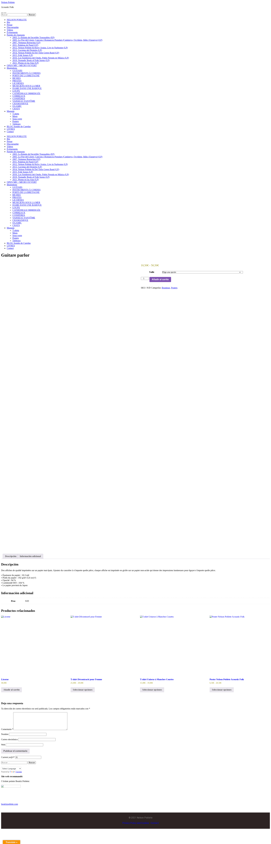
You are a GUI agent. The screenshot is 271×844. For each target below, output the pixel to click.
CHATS (16, 108)
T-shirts (15, 114)
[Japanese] (13, 765)
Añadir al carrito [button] (11, 690)
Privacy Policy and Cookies (135, 823)
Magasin (10, 111)
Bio (8, 22)
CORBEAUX (18, 96)
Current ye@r (8, 757)
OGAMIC (17, 106)
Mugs (15, 116)
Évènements (12, 32)
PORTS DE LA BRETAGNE (26, 75)
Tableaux (16, 124)
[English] (5, 765)
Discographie (13, 27)
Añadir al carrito (160, 279)
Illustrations (12, 68)
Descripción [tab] (10, 556)
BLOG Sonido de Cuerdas (19, 126)
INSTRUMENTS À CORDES (26, 73)
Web (3, 744)
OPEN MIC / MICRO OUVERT (22, 65)
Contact (10, 131)
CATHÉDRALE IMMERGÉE (26, 93)
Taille (151, 272)
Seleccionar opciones (82, 690)
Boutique (166, 288)
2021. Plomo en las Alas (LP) (25, 63)
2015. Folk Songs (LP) (22, 55)
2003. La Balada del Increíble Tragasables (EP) (33, 37)
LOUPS (16, 91)
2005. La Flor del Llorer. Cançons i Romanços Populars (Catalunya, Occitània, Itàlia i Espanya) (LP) (57, 40)
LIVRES (11, 129)
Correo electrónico (9, 739)
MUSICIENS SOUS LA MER (26, 86)
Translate (18, 772)
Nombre (4, 734)
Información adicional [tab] (30, 556)
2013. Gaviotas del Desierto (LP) (27, 50)
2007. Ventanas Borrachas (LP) (26, 42)
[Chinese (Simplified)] (2, 765)
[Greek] (11, 765)
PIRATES (16, 81)
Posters (15, 121)
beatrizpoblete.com (9, 804)
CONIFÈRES (18, 98)
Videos (10, 30)
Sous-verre (17, 119)
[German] (8, 765)
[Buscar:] (14, 14)
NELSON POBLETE (17, 20)
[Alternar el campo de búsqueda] (5, 12)
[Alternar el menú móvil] (2, 12)
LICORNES (18, 83)
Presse (9, 25)
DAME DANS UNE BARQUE (27, 88)
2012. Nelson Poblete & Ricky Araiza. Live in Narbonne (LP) (40, 47)
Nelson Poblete (8, 2)
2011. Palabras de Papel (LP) (25, 45)
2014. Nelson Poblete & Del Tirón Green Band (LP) (35, 53)
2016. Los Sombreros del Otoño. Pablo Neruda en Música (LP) (40, 58)
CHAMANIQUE (20, 103)
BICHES (16, 78)
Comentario (7, 729)
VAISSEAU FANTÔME (23, 101)
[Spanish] (16, 765)
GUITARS (17, 70)
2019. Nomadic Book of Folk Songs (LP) (31, 60)
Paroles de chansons (16, 35)
